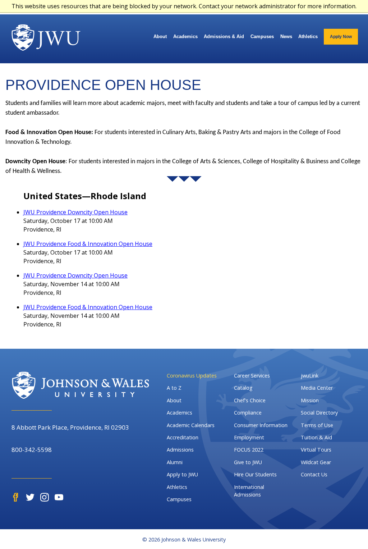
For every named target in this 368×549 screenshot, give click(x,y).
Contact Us (314, 474)
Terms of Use (317, 425)
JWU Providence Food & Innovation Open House (87, 244)
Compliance (248, 412)
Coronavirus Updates (192, 375)
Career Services (252, 375)
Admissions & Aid (224, 36)
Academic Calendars (191, 425)
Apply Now (341, 36)
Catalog (243, 387)
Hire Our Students (255, 474)
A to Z (174, 387)
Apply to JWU (182, 474)
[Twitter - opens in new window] (30, 497)
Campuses (262, 36)
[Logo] (46, 37)
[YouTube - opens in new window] (59, 497)
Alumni (175, 462)
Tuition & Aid (316, 437)
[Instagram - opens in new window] (44, 497)
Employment (249, 437)
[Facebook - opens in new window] (16, 497)
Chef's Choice (250, 400)
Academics (185, 36)
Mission (310, 400)
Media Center (317, 387)
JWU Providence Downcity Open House (75, 212)
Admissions (180, 449)
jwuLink (309, 375)
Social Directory (319, 412)
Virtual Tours (316, 449)
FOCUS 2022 (248, 449)
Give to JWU (248, 462)
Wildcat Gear (316, 462)
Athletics (308, 36)
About (160, 36)
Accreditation (182, 437)
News (286, 36)
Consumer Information (261, 425)
